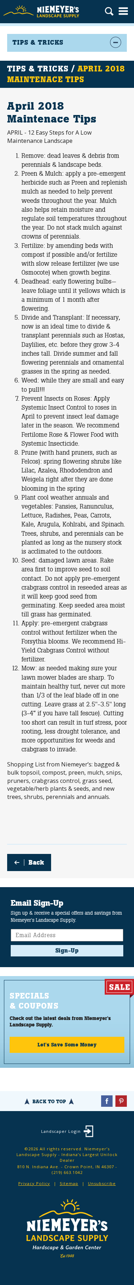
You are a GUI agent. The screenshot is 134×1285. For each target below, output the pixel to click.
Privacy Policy (34, 1183)
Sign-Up (67, 950)
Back (36, 862)
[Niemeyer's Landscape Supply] (42, 11)
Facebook (107, 1101)
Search (109, 12)
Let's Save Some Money (67, 1044)
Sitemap (69, 1183)
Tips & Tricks (38, 69)
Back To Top (49, 1101)
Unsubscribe (102, 1183)
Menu (123, 11)
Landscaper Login (61, 1131)
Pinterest (121, 1101)
